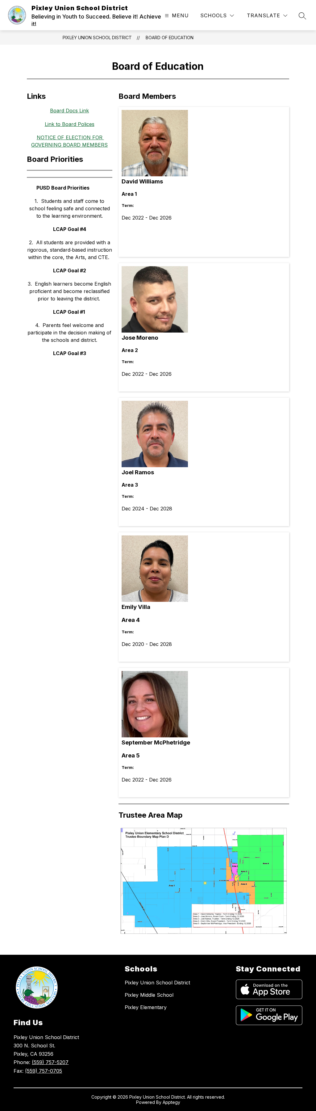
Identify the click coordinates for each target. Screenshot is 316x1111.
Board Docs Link (69, 110)
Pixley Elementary (146, 1007)
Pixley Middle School (149, 995)
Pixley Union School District (97, 37)
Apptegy (171, 1102)
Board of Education (169, 37)
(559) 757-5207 (50, 1062)
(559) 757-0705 (43, 1071)
